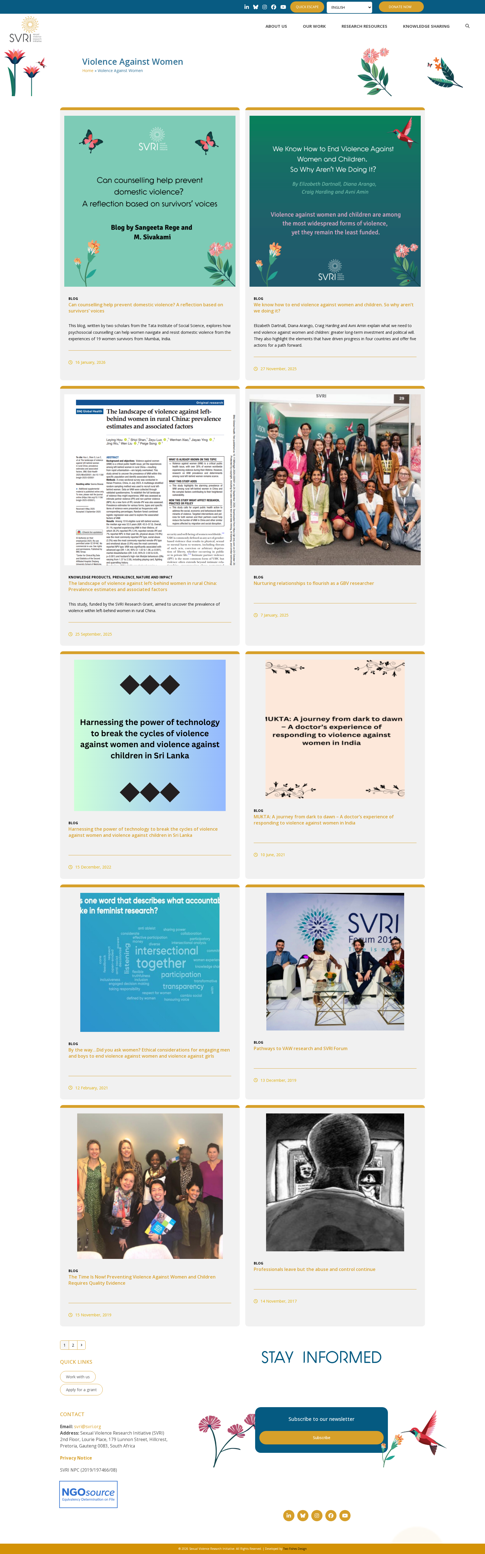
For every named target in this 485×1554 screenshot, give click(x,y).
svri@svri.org (87, 1427)
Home (87, 70)
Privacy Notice (76, 1458)
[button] (467, 26)
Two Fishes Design (295, 1549)
